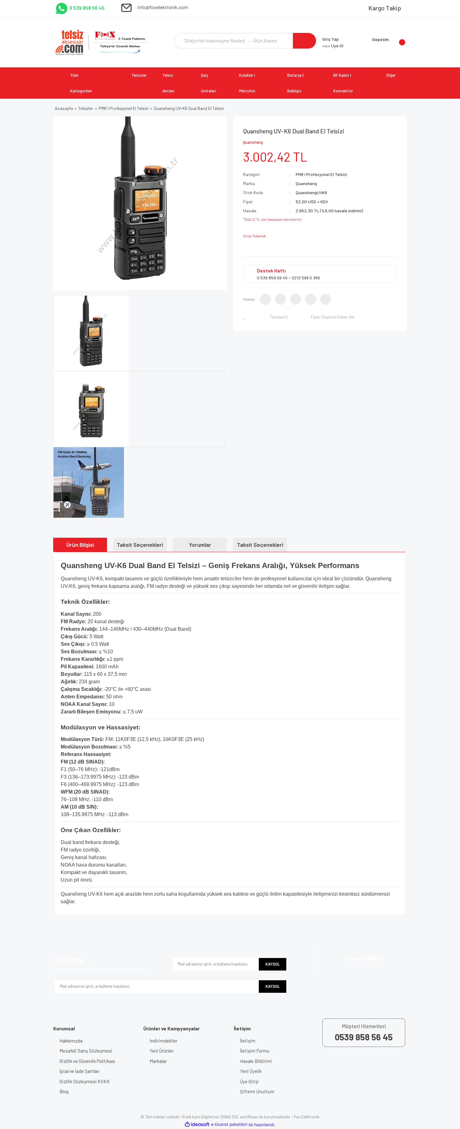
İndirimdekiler (163, 1041)
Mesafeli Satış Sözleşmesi (85, 1051)
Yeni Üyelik (251, 1071)
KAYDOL (272, 963)
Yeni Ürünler (162, 1051)
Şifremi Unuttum (257, 1091)
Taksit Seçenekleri (140, 544)
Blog (64, 1091)
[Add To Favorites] (245, 316)
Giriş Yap (330, 39)
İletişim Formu (254, 1051)
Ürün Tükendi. (255, 236)
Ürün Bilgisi (80, 544)
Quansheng (253, 142)
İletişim (247, 1041)
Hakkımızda (71, 1041)
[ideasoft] (197, 1125)
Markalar (158, 1061)
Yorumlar (200, 544)
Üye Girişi (249, 1081)
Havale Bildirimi (256, 1061)
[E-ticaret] (229, 1124)
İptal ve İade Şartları (79, 1071)
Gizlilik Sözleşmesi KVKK (84, 1081)
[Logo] (105, 42)
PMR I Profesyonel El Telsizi (321, 174)
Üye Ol (332, 45)
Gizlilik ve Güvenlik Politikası (87, 1061)
